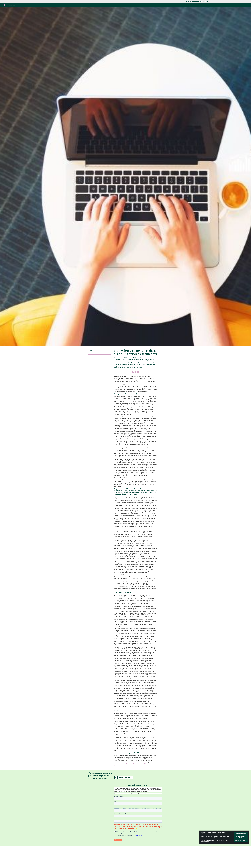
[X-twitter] (193, 1)
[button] (247, 5)
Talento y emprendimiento (222, 5)
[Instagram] (199, 1)
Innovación (213, 5)
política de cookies (205, 841)
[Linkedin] (197, 1)
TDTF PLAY (231, 5)
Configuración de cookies (240, 840)
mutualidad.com (188, 1)
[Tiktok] (203, 1)
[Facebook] (195, 1)
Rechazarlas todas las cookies (240, 837)
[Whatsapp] (207, 1)
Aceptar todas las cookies (240, 833)
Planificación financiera (204, 5)
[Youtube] (201, 1)
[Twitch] (205, 1)
